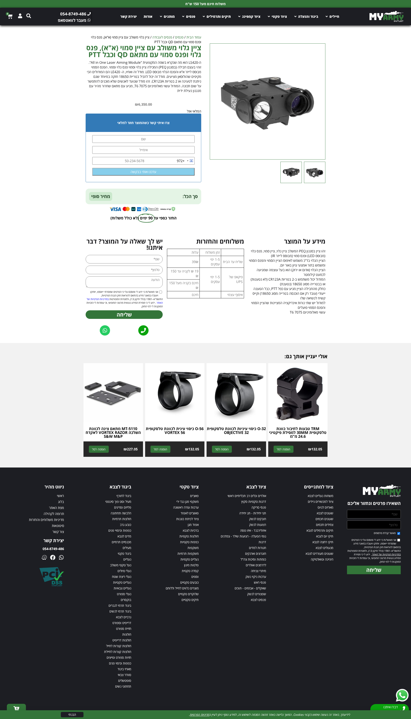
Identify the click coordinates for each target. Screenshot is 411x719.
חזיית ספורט (123, 628)
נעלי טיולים (124, 571)
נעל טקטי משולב (120, 565)
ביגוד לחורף (123, 496)
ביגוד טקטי (124, 553)
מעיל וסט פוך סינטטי (118, 501)
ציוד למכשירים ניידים (320, 501)
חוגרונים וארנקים (255, 553)
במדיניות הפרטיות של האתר (386, 554)
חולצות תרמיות (121, 519)
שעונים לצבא (325, 513)
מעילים (127, 548)
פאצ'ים (194, 496)
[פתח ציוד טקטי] (269, 16)
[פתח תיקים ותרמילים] (204, 16)
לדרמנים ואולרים (256, 565)
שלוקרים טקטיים (188, 594)
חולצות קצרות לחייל (118, 646)
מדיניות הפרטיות (199, 715)
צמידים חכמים (324, 524)
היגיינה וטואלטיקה (322, 559)
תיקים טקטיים (190, 600)
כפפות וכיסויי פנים (119, 530)
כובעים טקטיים (189, 582)
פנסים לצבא (258, 600)
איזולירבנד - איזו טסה (253, 530)
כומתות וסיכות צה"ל (253, 559)
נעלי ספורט (124, 594)
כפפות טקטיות (189, 542)
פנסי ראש (260, 582)
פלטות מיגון (191, 565)
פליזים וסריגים (122, 507)
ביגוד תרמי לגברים (120, 605)
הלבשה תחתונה (121, 513)
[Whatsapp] (61, 557)
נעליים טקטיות (189, 559)
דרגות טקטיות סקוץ (253, 501)
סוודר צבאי (124, 675)
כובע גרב (125, 524)
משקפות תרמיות (188, 553)
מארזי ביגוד (124, 669)
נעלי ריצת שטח (121, 576)
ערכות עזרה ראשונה (186, 507)
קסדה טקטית (190, 571)
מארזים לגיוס (325, 507)
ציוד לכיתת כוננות (187, 519)
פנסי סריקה (259, 507)
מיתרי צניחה (258, 571)
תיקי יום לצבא (324, 536)
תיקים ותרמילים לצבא (320, 530)
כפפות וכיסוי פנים (120, 663)
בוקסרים (126, 600)
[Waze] (44, 557)
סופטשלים (124, 680)
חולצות (126, 634)
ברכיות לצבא (191, 530)
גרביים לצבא (123, 617)
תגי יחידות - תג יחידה (252, 513)
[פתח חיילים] (326, 16)
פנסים (179, 37)
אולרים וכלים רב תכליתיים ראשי (247, 496)
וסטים (195, 576)
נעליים (127, 559)
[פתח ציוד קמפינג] (239, 16)
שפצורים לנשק (256, 594)
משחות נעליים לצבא (320, 496)
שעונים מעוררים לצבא (319, 553)
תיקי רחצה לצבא (323, 542)
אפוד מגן (193, 524)
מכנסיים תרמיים (121, 542)
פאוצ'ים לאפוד (190, 513)
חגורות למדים (257, 548)
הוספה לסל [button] (283, 449)
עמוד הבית (193, 37)
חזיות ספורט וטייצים (119, 657)
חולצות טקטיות (189, 536)
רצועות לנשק (257, 524)
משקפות (193, 548)
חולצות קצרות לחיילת (117, 651)
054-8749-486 (53, 548)
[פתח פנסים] (183, 16)
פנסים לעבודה (162, 37)
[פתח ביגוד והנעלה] (295, 16)
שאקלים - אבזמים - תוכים (250, 588)
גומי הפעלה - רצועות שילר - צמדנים (243, 536)
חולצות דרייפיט (121, 640)
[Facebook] (52, 557)
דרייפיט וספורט (121, 623)
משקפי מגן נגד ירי (187, 501)
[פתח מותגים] (161, 16)
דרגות (262, 542)
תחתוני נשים (123, 686)
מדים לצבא (124, 536)
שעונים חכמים (324, 519)
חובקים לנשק (257, 519)
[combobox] (185, 160)
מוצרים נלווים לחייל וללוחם (182, 588)
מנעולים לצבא (324, 548)
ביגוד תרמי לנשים (120, 611)
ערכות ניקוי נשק (256, 576)
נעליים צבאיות (122, 588)
